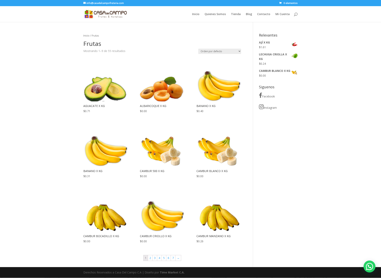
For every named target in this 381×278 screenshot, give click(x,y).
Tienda (236, 14)
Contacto (263, 14)
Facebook (268, 96)
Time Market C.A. (172, 272)
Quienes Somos (215, 14)
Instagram (270, 108)
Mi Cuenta (282, 14)
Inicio (195, 14)
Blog (249, 14)
